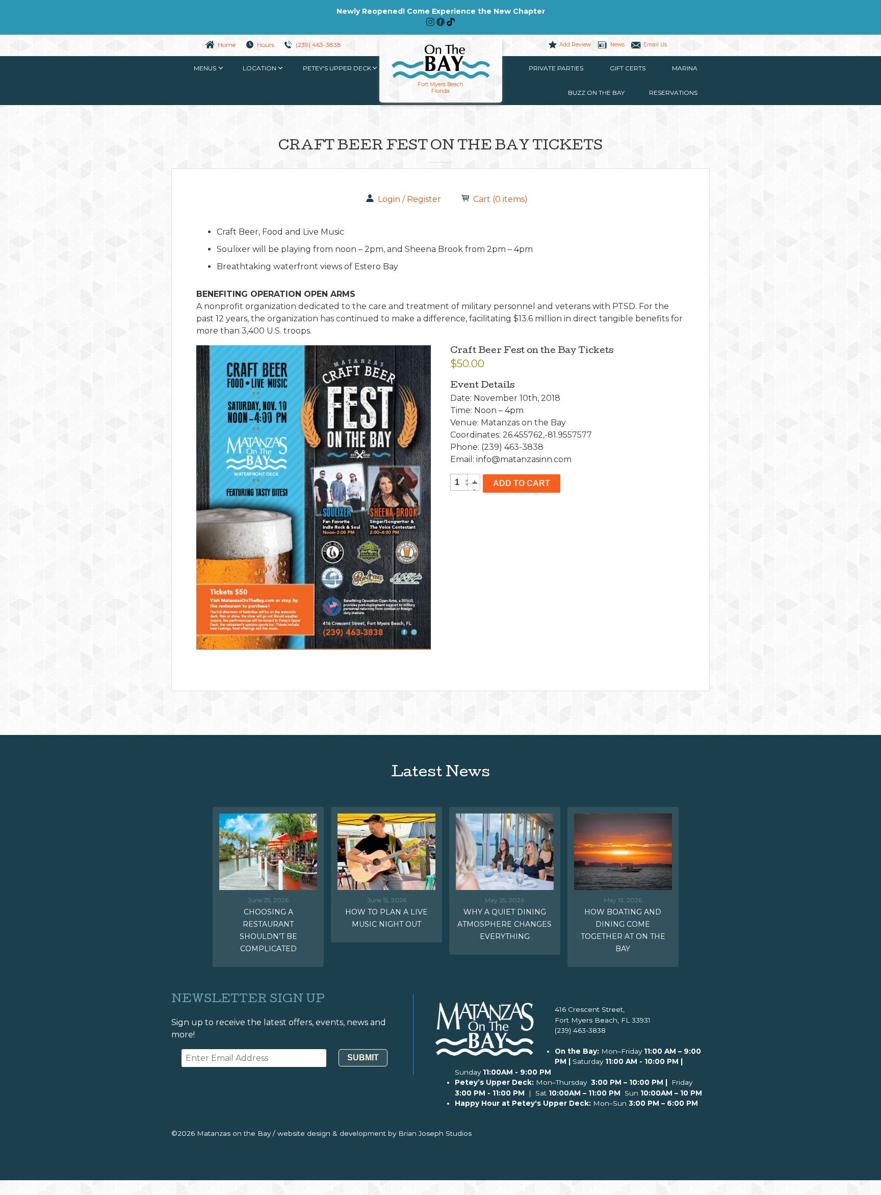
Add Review (575, 44)
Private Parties (556, 68)
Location (259, 68)
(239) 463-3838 (318, 44)
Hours (265, 44)
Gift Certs (627, 68)
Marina (684, 68)
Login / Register (409, 199)
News (617, 44)
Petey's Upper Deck (337, 68)
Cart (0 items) (500, 199)
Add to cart (521, 483)
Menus (205, 68)
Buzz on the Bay (596, 92)
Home (227, 44)
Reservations (673, 92)
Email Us (655, 44)
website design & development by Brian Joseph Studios (374, 1133)
